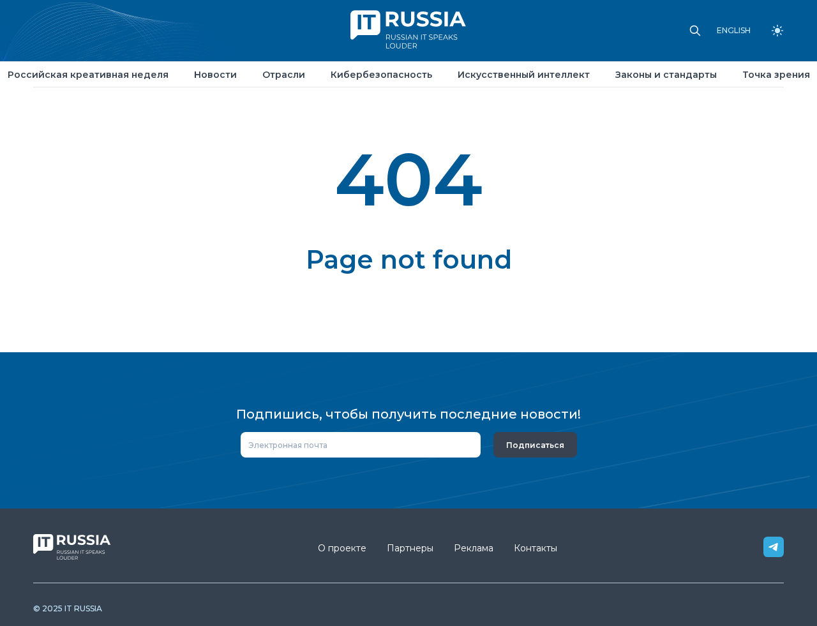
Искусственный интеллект (524, 74)
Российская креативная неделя (88, 74)
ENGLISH (734, 30)
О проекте (342, 548)
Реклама (473, 548)
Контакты (535, 548)
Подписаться (535, 445)
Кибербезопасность (381, 74)
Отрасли (283, 74)
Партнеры (410, 548)
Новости (215, 74)
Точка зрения (776, 74)
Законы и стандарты (666, 74)
